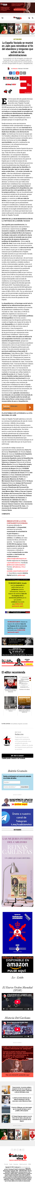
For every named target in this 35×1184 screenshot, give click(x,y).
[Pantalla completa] (31, 1009)
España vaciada (23, 723)
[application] (17, 1002)
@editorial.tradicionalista (16, 565)
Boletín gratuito (23, 1164)
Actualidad (14, 723)
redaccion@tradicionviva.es (16, 558)
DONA (29, 1164)
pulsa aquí (21, 575)
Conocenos (15, 1164)
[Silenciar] (28, 1009)
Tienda (10, 1164)
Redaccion (15, 68)
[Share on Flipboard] (17, 73)
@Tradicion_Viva (19, 567)
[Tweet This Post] (14, 73)
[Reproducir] (4, 1009)
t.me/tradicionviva (13, 563)
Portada (6, 1164)
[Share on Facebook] (10, 73)
